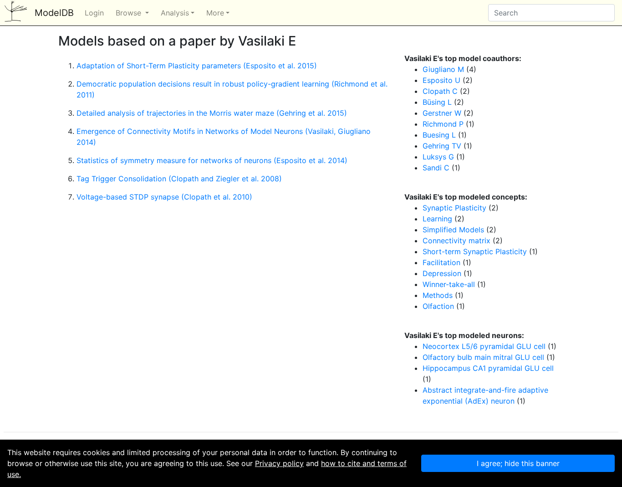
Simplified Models (453, 229)
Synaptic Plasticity (454, 207)
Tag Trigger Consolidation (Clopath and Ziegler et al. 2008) (179, 178)
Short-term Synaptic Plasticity (475, 251)
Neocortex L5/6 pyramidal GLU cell (484, 346)
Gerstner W (442, 113)
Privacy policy (279, 463)
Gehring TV (442, 145)
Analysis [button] (175, 12)
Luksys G (438, 156)
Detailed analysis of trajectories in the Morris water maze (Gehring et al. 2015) (211, 113)
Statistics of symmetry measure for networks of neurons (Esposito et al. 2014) (211, 160)
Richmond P (443, 123)
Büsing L (437, 102)
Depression (442, 273)
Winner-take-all (449, 284)
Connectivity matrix (456, 240)
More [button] (215, 12)
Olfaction (438, 306)
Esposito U (441, 80)
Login (94, 12)
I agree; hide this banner (518, 463)
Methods (438, 295)
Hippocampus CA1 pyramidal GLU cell (488, 368)
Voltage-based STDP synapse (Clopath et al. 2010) (164, 196)
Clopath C (440, 91)
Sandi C (436, 167)
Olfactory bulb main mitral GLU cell (483, 357)
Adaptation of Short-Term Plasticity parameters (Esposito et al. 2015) (196, 65)
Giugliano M (443, 69)
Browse (129, 12)
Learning (437, 218)
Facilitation (441, 262)
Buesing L (439, 134)
